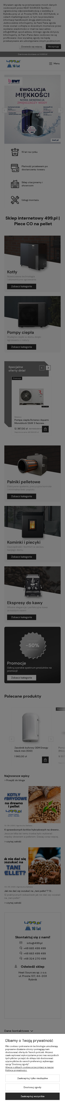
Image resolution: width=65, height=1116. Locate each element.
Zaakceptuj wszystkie (32, 1096)
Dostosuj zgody (32, 1087)
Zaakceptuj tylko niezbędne (32, 1078)
